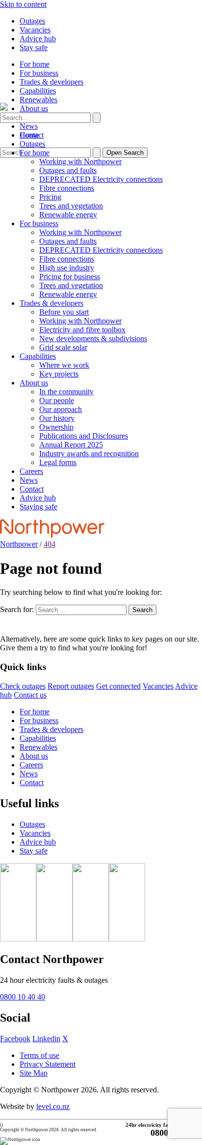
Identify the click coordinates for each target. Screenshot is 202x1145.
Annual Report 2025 (71, 444)
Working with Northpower (80, 161)
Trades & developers (51, 82)
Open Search (125, 152)
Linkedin (46, 1038)
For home (35, 64)
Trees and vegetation (71, 206)
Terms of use (39, 1055)
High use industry (66, 268)
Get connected (118, 686)
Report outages (71, 686)
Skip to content (23, 4)
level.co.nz (53, 1106)
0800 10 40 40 (22, 997)
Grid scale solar (63, 347)
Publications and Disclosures (83, 436)
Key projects (58, 374)
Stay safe (34, 47)
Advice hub (38, 38)
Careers (31, 471)
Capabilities (38, 91)
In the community (66, 391)
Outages (32, 21)
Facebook (15, 1038)
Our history (57, 418)
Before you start (64, 312)
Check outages (23, 686)
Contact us (30, 695)
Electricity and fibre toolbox (82, 329)
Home (29, 135)
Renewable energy (68, 214)
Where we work (64, 365)
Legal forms (57, 462)
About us (34, 108)
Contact (32, 489)
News (29, 126)
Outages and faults (68, 170)
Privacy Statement (48, 1064)
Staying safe (38, 506)
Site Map (34, 1073)
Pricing (50, 197)
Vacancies (35, 30)
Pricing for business (69, 276)
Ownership (56, 427)
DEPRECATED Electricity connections (101, 179)
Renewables (38, 99)
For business (39, 73)
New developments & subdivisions (93, 338)
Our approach (60, 409)
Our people (56, 400)
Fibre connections (66, 188)
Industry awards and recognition (89, 453)
